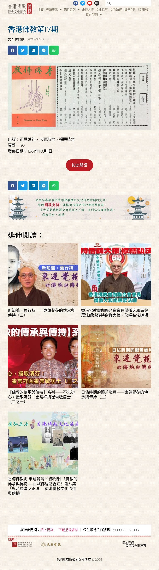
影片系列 (70, 10)
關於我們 (92, 15)
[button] (12, 50)
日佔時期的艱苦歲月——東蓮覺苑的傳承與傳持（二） (114, 395)
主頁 (41, 10)
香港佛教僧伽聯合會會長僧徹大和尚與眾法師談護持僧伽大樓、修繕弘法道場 (114, 313)
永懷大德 (88, 10)
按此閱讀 (79, 165)
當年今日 (130, 10)
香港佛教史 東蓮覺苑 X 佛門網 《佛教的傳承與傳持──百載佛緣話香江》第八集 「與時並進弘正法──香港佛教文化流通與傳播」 (42, 486)
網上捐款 (46, 530)
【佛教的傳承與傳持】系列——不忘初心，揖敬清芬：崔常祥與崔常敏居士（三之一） (41, 397)
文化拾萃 (102, 10)
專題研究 (52, 10)
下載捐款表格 (68, 530)
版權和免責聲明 (135, 545)
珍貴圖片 (144, 10)
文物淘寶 (116, 10)
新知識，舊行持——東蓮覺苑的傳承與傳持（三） (41, 313)
